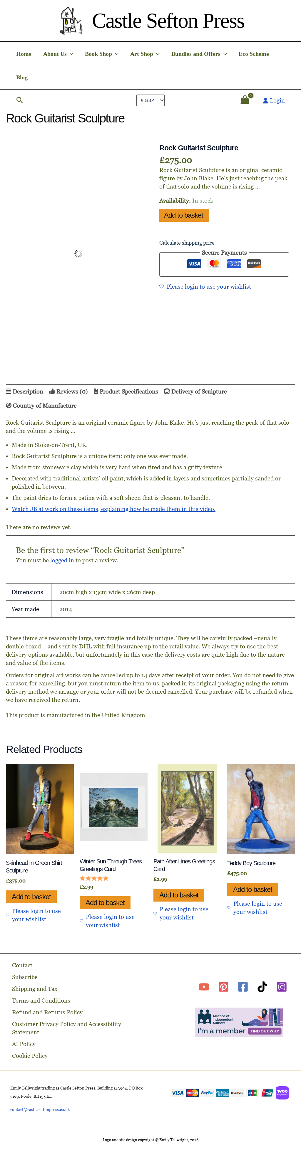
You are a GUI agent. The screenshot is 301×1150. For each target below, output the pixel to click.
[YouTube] (204, 986)
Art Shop (141, 54)
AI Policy (24, 1044)
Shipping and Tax (34, 989)
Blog (22, 77)
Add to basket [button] (31, 737)
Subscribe (25, 977)
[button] (70, 53)
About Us (55, 54)
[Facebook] (243, 986)
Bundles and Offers (195, 54)
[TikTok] (262, 986)
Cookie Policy (30, 1056)
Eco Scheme (254, 54)
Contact (22, 965)
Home (23, 54)
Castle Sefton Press (168, 20)
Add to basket (183, 215)
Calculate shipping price (187, 243)
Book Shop (98, 54)
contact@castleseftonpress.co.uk (40, 1109)
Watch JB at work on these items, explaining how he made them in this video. (113, 492)
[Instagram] (281, 986)
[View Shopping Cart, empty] (245, 100)
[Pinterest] (223, 986)
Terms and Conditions (41, 1000)
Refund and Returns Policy (47, 1012)
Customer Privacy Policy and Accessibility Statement (66, 1028)
